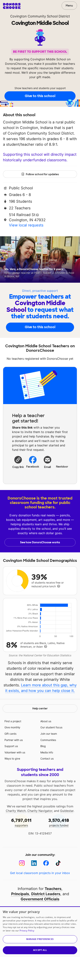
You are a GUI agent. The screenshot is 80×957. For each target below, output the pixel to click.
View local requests (26, 225)
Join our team (48, 733)
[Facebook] (46, 863)
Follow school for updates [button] (42, 174)
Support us (11, 746)
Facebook (33, 466)
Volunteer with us (14, 752)
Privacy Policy (27, 930)
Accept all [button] (40, 950)
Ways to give (12, 758)
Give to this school (40, 96)
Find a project (12, 721)
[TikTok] (58, 863)
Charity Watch (16, 811)
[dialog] (40, 931)
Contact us (47, 758)
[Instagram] (22, 863)
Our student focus (51, 727)
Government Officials (40, 899)
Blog (43, 746)
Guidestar (66, 811)
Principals (20, 894)
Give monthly (12, 727)
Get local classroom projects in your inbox (40, 873)
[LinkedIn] (34, 863)
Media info (46, 752)
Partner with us (13, 740)
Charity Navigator (39, 811)
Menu (69, 5)
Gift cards (10, 733)
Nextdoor (62, 466)
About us (45, 721)
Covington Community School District (40, 16)
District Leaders (45, 894)
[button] (18, 462)
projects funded (58, 822)
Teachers (53, 888)
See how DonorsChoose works (40, 542)
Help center (40, 708)
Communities (48, 740)
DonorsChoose (12, 6)
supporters (21, 822)
